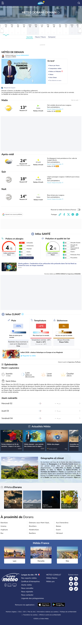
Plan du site (31, 612)
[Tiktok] (76, 589)
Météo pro (50, 581)
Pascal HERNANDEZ (22, 55)
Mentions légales (11, 612)
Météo (2, 7)
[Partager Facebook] (64, 214)
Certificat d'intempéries (30, 581)
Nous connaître (27, 588)
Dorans (35, 7)
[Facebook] (71, 579)
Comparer (52, 37)
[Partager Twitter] (68, 214)
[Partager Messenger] (73, 214)
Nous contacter (27, 595)
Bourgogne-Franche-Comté (15, 7)
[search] (78, 3)
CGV (24, 612)
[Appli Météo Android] (58, 605)
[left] (2, 29)
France (6, 7)
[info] (22, 314)
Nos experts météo (29, 578)
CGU (19, 612)
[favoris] (58, 12)
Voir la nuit (75, 100)
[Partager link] (60, 214)
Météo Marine (51, 578)
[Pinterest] (71, 589)
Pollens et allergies (14, 238)
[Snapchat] (71, 584)
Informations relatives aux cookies (47, 612)
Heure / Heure (40, 37)
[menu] (3, 3)
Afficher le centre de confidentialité (50, 615)
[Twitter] (76, 579)
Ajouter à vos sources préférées (13, 214)
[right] (80, 29)
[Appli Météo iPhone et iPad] (44, 605)
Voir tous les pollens (26, 258)
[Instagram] (76, 584)
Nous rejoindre (27, 591)
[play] (9, 267)
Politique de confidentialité (68, 612)
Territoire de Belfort (27, 7)
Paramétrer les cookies (30, 615)
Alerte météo (26, 585)
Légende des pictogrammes (32, 598)
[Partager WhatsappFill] (77, 214)
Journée (29, 37)
